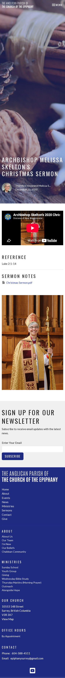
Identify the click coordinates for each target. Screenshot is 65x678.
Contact (7, 514)
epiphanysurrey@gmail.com (26, 658)
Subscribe (13, 456)
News (5, 502)
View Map (8, 619)
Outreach (7, 586)
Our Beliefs (8, 547)
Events (6, 497)
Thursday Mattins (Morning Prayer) (21, 582)
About (5, 493)
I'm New (6, 544)
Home (5, 489)
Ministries (8, 506)
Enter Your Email (12, 442)
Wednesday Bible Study (15, 578)
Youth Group (9, 571)
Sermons (7, 510)
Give (4, 518)
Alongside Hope (11, 590)
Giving (5, 574)
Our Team (7, 540)
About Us (7, 536)
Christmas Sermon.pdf (19, 282)
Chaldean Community (14, 551)
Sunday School (10, 567)
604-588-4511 (21, 653)
